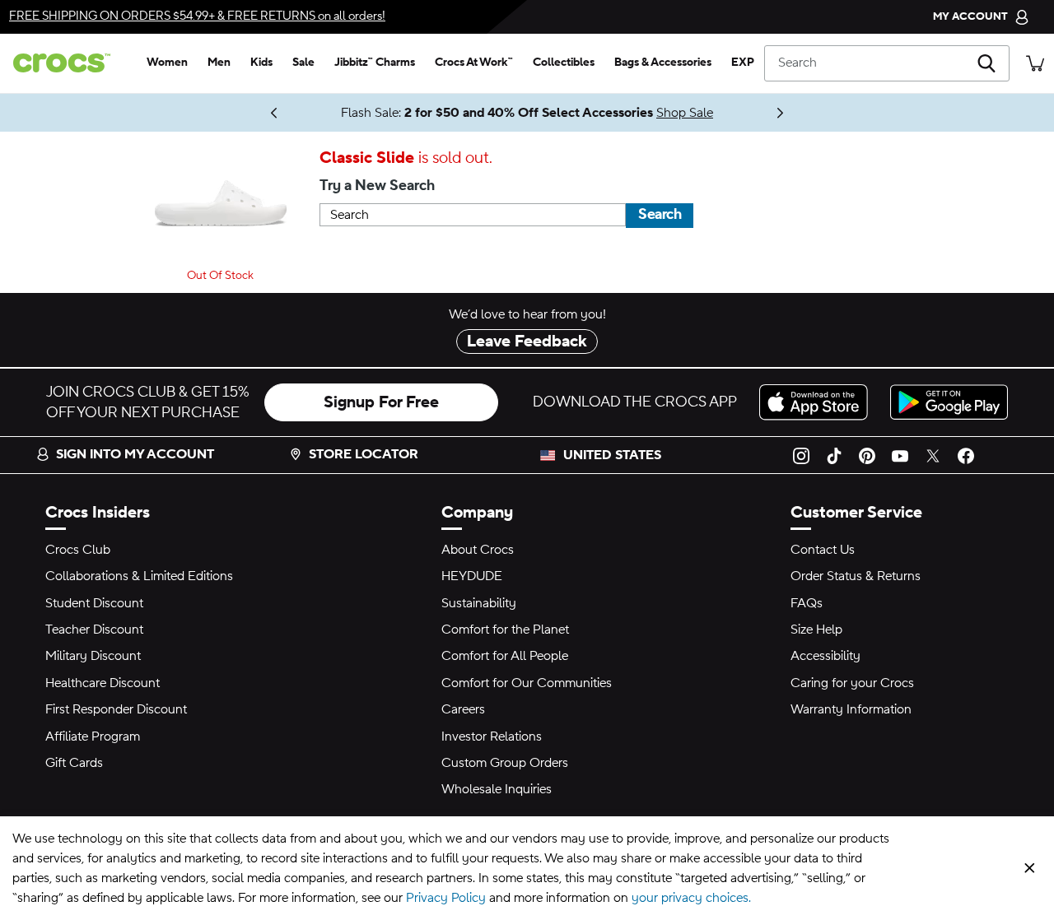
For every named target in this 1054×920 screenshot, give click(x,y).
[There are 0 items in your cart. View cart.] (1035, 63)
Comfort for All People (504, 656)
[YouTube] (900, 455)
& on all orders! (197, 16)
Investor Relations (491, 736)
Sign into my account (135, 454)
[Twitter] (933, 455)
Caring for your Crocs (852, 683)
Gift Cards (74, 763)
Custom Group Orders (504, 763)
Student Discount (94, 603)
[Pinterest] (867, 455)
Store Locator (363, 454)
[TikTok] (834, 455)
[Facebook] (966, 455)
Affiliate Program (92, 736)
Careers (463, 709)
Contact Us (822, 549)
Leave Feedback (527, 341)
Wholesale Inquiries (496, 789)
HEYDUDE (471, 576)
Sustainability (478, 603)
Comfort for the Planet (505, 629)
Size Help (816, 629)
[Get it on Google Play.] (949, 402)
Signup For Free (381, 402)
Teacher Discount (94, 629)
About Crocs (477, 549)
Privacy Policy (446, 898)
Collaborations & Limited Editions (139, 576)
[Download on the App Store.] (818, 402)
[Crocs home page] (68, 63)
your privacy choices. (691, 898)
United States (612, 455)
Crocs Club (77, 549)
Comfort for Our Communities (526, 683)
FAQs (806, 603)
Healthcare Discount (102, 683)
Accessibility (825, 656)
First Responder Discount (116, 709)
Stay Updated (221, 113)
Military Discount (93, 656)
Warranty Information (851, 709)
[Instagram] (801, 455)
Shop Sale (684, 113)
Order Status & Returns (855, 576)
